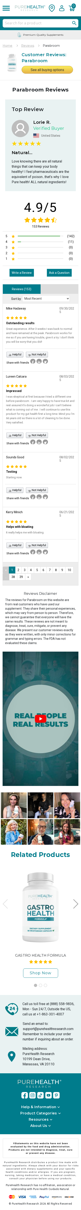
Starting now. (14, 477)
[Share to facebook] (32, 361)
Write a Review (22, 272)
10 (69, 570)
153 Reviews (40, 226)
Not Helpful (38, 354)
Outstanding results (20, 323)
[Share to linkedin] (39, 361)
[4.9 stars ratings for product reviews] (40, 220)
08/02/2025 (66, 458)
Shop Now (40, 973)
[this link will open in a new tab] (24, 1095)
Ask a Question (59, 272)
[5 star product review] (16, 317)
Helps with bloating (19, 526)
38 (13, 577)
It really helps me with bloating (25, 532)
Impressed (14, 391)
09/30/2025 (66, 310)
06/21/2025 (66, 513)
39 (21, 577)
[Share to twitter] (45, 361)
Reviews (27, 46)
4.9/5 (40, 207)
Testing (11, 471)
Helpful (16, 354)
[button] (73, 8)
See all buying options (47, 70)
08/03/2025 (66, 378)
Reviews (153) (21, 289)
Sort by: (16, 299)
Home (8, 46)
